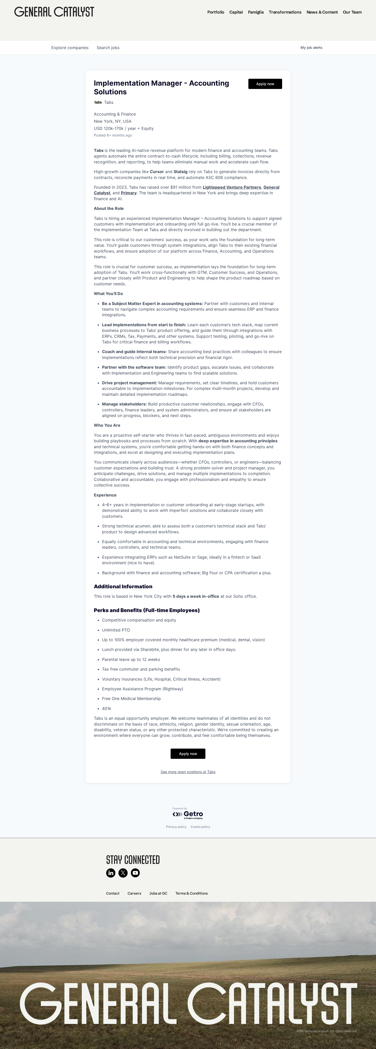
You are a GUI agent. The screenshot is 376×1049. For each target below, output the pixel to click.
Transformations (285, 12)
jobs (108, 47)
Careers (134, 893)
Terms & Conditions (191, 893)
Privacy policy (176, 827)
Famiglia (256, 12)
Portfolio (216, 12)
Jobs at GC (158, 893)
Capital (236, 12)
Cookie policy (200, 827)
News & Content (322, 12)
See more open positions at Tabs (188, 772)
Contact (112, 893)
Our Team (352, 12)
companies (70, 47)
